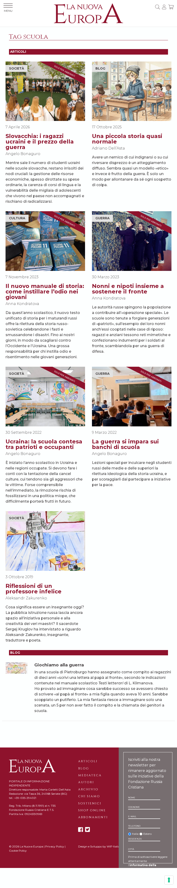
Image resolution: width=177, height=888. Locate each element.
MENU (8, 10)
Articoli (87, 761)
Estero (147, 833)
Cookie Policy (18, 850)
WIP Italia (113, 846)
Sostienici (89, 803)
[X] (87, 829)
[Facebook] (80, 829)
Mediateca (90, 775)
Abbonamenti (93, 817)
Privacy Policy (54, 846)
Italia (135, 833)
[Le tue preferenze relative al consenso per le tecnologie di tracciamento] (169, 880)
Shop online (92, 810)
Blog (83, 768)
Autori (86, 782)
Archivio (88, 789)
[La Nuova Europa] (88, 13)
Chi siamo (89, 796)
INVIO (144, 884)
